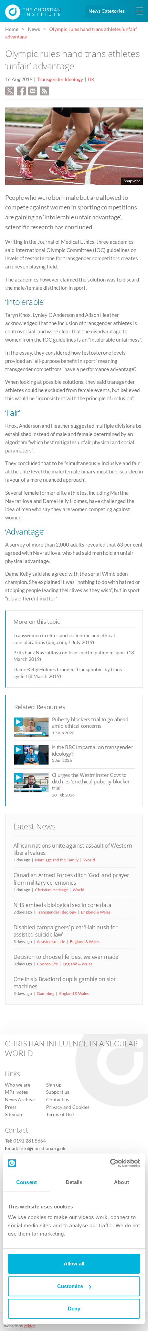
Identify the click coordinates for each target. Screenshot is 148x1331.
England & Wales (95, 912)
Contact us (57, 1099)
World (89, 859)
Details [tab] (74, 1182)
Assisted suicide (51, 941)
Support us (57, 1092)
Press (11, 1107)
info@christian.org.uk (42, 1148)
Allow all (74, 1263)
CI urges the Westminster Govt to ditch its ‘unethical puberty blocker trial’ (91, 781)
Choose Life (47, 963)
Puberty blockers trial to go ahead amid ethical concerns (90, 722)
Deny (74, 1308)
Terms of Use (60, 1114)
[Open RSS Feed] (44, 90)
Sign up (54, 1085)
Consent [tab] (26, 1182)
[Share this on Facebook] (21, 90)
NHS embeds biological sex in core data (62, 905)
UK (91, 79)
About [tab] (121, 1182)
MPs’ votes (16, 1092)
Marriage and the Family (56, 859)
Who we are (17, 1085)
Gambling (45, 993)
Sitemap (13, 1114)
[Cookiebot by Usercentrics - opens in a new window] (110, 1163)
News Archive (20, 1099)
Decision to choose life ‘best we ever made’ (66, 957)
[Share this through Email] (32, 90)
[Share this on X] (9, 90)
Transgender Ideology (60, 79)
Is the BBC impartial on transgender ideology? (92, 750)
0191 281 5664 (29, 1141)
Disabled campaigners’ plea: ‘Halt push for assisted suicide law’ (65, 930)
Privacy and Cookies (67, 1107)
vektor (29, 1325)
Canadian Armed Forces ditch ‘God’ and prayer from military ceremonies (71, 878)
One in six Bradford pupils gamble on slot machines (64, 982)
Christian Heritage (51, 889)
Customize (70, 1286)
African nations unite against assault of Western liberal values (72, 849)
